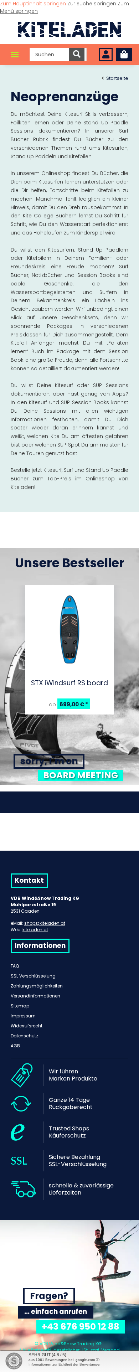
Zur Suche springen (92, 3)
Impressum (23, 1016)
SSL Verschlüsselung (33, 976)
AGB (15, 1046)
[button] (106, 55)
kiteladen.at (35, 930)
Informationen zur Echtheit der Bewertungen (65, 1364)
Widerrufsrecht (26, 1026)
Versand (110, 1350)
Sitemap (20, 1006)
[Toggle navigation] (15, 54)
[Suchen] (76, 54)
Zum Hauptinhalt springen (33, 3)
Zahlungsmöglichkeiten (37, 986)
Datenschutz (24, 1036)
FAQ (15, 966)
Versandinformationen (35, 996)
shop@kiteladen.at (44, 923)
